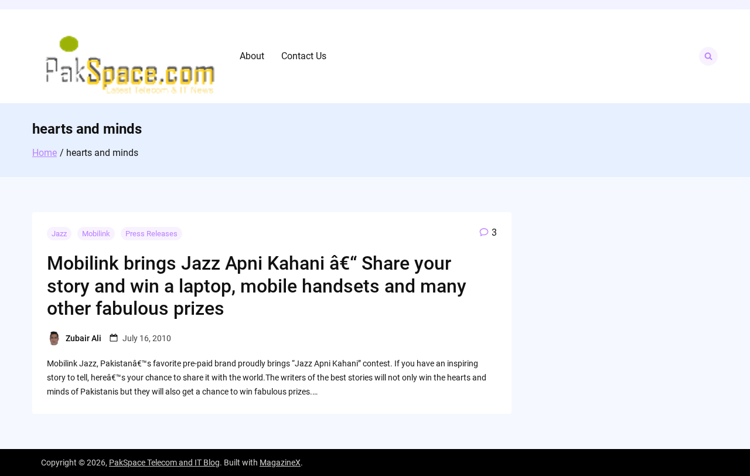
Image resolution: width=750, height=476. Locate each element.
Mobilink (96, 233)
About (252, 56)
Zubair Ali (83, 338)
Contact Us (303, 56)
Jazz (59, 233)
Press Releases (151, 233)
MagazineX (280, 462)
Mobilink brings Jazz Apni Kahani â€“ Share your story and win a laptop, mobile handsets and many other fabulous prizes (256, 285)
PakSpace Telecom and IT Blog (164, 462)
